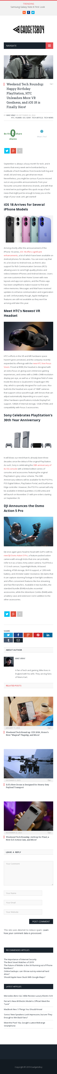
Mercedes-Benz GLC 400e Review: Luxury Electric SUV (28, 995)
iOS (24, 117)
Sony (28, 117)
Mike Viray (11, 115)
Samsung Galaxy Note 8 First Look (28, 7)
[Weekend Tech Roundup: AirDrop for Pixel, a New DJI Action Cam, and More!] (28, 817)
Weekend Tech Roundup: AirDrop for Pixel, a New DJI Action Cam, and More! (27, 838)
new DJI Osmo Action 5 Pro (16, 555)
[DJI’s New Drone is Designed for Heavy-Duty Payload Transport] (28, 765)
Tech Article (37, 117)
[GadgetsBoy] (28, 29)
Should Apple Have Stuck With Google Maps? (24, 977)
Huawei (18, 117)
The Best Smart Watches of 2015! (19, 962)
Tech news (48, 117)
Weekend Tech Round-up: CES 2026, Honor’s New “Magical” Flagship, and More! (27, 733)
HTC (12, 117)
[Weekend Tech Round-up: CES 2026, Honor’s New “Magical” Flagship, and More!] (28, 713)
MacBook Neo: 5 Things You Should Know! (23, 1009)
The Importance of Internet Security (20, 959)
